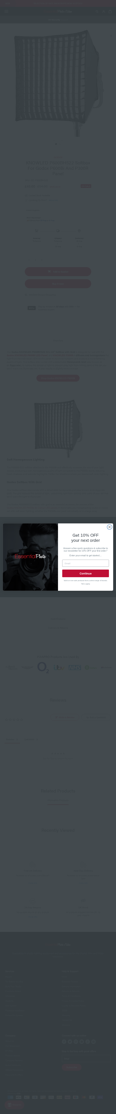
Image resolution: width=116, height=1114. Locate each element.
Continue (86, 573)
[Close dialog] (109, 526)
